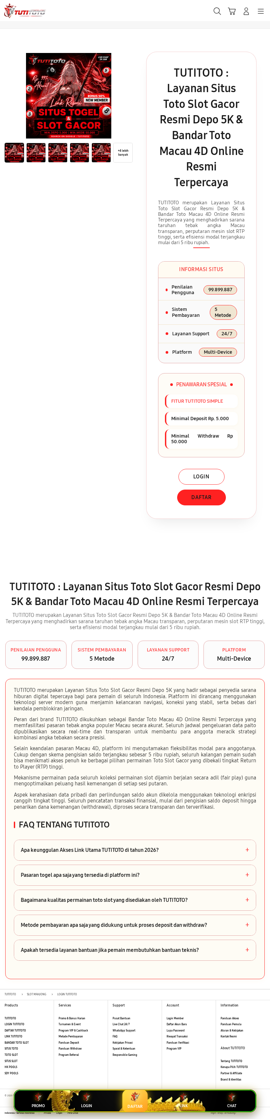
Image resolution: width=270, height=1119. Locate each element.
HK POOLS (11, 1067)
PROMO (38, 1106)
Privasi (47, 1113)
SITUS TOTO (11, 1048)
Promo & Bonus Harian (72, 1018)
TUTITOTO (10, 1018)
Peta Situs (73, 1113)
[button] (231, 11)
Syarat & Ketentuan (124, 1048)
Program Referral (69, 1055)
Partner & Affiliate (231, 1073)
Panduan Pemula (231, 1024)
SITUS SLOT (11, 1061)
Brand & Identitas (231, 1079)
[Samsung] (20, 10)
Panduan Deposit (69, 1042)
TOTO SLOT (11, 1055)
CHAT (231, 1106)
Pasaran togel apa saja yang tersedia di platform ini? (135, 875)
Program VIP (174, 1048)
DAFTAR (201, 497)
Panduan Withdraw (70, 1048)
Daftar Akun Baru (177, 1024)
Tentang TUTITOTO (231, 1061)
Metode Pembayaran (71, 1036)
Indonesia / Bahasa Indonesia (20, 1113)
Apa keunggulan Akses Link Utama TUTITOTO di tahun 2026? (135, 850)
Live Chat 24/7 (121, 1024)
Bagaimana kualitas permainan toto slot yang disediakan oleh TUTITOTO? (135, 900)
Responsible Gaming (125, 1055)
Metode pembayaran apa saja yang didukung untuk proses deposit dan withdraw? (135, 925)
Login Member (175, 1018)
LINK (183, 1106)
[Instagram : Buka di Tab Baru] (256, 1113)
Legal (59, 1113)
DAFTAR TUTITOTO (15, 1030)
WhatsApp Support (124, 1030)
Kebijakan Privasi (123, 1042)
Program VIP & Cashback (73, 1030)
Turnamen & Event (70, 1024)
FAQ (115, 1036)
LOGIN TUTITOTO (14, 1024)
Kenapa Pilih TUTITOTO (234, 1067)
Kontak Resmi (229, 1036)
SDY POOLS (11, 1073)
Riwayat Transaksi (177, 1036)
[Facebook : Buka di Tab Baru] (241, 1113)
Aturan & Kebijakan (232, 1030)
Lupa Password (176, 1030)
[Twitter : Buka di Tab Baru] (248, 1113)
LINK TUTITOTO (13, 1036)
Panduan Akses (230, 1018)
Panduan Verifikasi (178, 1042)
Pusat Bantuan (121, 1018)
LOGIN (201, 476)
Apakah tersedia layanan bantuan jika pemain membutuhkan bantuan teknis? (135, 950)
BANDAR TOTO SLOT (17, 1042)
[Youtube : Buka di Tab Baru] (263, 1113)
